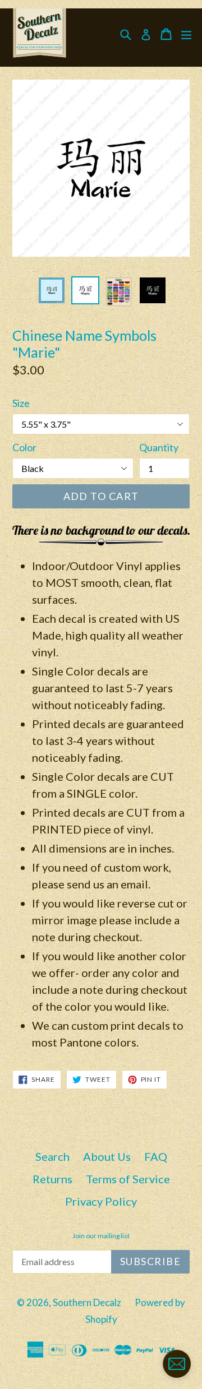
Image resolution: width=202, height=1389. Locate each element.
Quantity (158, 447)
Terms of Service (128, 1179)
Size (21, 403)
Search (52, 1156)
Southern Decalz (87, 1302)
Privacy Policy (101, 1201)
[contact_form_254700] (177, 1364)
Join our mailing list (101, 1236)
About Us (107, 1156)
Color (24, 447)
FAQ (155, 1156)
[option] (51, 290)
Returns (52, 1179)
